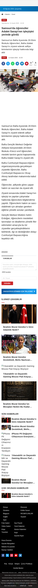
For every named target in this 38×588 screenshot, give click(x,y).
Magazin (6, 513)
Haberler (7, 14)
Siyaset (23, 517)
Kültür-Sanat (25, 510)
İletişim (17, 564)
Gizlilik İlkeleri (18, 568)
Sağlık (5, 517)
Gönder (7, 283)
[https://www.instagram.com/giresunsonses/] (11, 555)
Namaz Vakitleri (7, 550)
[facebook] (3, 63)
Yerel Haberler (19, 526)
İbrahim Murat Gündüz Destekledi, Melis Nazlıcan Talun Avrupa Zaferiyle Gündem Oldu (16, 358)
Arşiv (16, 532)
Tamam (30, 585)
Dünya (5, 507)
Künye (11, 564)
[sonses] (20, 555)
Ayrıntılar (23, 585)
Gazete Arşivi (19, 536)
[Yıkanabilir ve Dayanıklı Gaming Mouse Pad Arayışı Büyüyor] (19, 367)
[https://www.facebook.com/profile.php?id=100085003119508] (3, 555)
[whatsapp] (12, 63)
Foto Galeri (6, 523)
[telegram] (17, 63)
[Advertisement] (19, 107)
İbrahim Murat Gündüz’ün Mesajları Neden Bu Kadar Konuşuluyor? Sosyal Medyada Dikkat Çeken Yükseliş (16, 405)
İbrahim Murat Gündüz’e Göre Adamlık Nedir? (18, 328)
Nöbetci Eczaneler (8, 547)
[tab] (7, 258)
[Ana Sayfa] (2, 14)
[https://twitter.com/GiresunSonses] (7, 555)
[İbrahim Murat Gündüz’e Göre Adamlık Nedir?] (19, 313)
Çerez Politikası (26, 564)
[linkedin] (22, 63)
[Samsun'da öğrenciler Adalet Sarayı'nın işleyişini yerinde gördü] (19, 80)
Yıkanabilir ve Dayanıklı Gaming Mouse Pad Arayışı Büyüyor (17, 375)
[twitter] (8, 63)
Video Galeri (6, 526)
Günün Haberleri (20, 529)
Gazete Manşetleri (8, 543)
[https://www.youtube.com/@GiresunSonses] (15, 555)
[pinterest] (26, 63)
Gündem (6, 510)
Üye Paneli (18, 523)
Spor (4, 520)
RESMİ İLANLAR (27, 513)
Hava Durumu (7, 540)
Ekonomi (24, 507)
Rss (5, 564)
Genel (13, 14)
